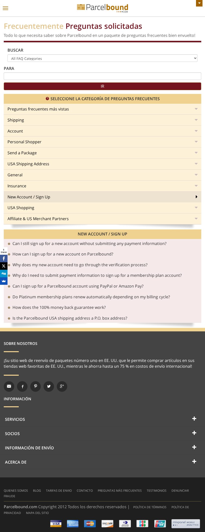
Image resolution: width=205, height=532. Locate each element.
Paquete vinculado (102, 8)
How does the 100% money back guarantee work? (59, 307)
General (15, 175)
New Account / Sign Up (29, 197)
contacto (85, 490)
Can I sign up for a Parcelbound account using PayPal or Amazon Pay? (78, 286)
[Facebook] (4, 258)
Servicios (15, 419)
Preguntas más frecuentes (120, 490)
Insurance (17, 186)
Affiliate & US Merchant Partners (38, 218)
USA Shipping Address (28, 164)
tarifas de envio (59, 490)
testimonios (156, 490)
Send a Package (22, 153)
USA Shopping (21, 207)
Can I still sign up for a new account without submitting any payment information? (89, 243)
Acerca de (15, 462)
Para (9, 68)
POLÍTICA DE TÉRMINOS (149, 507)
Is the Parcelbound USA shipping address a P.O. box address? (69, 318)
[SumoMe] (4, 281)
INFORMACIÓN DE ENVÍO (29, 448)
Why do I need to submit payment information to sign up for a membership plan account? (97, 275)
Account (15, 131)
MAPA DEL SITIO (37, 513)
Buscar (15, 50)
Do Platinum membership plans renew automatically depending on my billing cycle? (91, 297)
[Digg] (4, 273)
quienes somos (16, 490)
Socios (12, 433)
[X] (4, 266)
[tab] (102, 243)
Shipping (16, 120)
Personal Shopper (25, 142)
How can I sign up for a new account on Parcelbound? (62, 254)
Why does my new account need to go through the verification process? (80, 265)
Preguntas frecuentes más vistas (38, 109)
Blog (37, 490)
